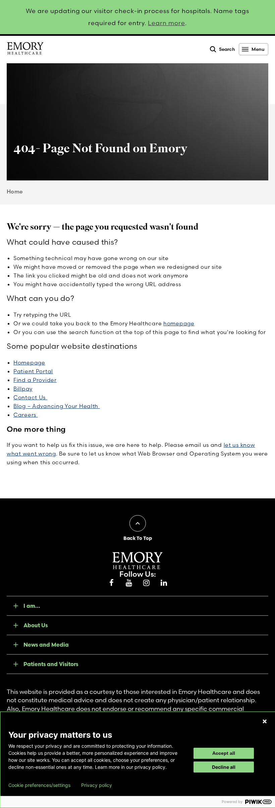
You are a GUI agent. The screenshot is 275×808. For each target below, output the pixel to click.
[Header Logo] (25, 49)
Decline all (223, 767)
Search (227, 49)
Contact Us (30, 397)
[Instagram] (146, 583)
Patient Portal (33, 371)
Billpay (23, 388)
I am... (31, 605)
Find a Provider (35, 380)
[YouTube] (129, 583)
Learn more (166, 23)
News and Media (46, 644)
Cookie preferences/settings (39, 785)
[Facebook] (111, 583)
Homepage (29, 362)
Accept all (223, 753)
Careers (25, 414)
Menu (258, 49)
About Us (35, 625)
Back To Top (137, 538)
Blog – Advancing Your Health (56, 406)
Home (15, 191)
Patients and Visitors (50, 664)
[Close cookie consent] (264, 721)
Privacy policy (96, 785)
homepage (179, 323)
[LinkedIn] (164, 583)
